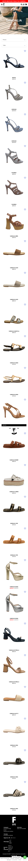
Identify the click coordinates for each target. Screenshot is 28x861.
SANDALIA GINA (14, 745)
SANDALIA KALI (14, 834)
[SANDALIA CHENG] (14, 476)
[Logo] (3, 4)
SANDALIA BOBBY (14, 460)
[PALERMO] (14, 157)
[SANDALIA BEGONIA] (14, 410)
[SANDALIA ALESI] (14, 252)
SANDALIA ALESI (14, 268)
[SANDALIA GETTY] (14, 698)
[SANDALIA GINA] (14, 729)
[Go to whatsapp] (25, 857)
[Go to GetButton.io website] (25, 859)
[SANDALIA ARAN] (14, 347)
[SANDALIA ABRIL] (14, 220)
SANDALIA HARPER (14, 826)
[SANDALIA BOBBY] (14, 444)
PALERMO (14, 172)
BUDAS (14, 77)
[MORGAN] (14, 93)
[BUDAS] (14, 62)
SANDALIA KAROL (14, 843)
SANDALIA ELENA (14, 587)
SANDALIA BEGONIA (14, 428)
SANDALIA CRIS (14, 523)
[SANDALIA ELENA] (14, 571)
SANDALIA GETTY (14, 713)
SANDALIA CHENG (14, 491)
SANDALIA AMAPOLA (14, 331)
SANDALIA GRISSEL (14, 817)
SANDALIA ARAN (14, 363)
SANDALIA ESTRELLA (14, 650)
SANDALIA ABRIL (14, 236)
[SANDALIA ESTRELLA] (14, 634)
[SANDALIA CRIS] (14, 507)
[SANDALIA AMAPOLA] (14, 315)
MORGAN (14, 109)
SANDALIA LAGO (14, 860)
